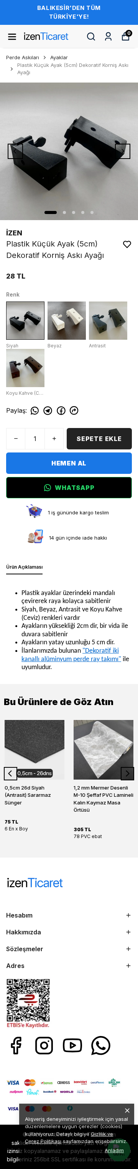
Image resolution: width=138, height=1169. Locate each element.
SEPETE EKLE (99, 439)
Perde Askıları (22, 57)
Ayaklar (59, 57)
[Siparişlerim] (108, 36)
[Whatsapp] (100, 1045)
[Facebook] (15, 1045)
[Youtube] (72, 1045)
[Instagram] (44, 1045)
